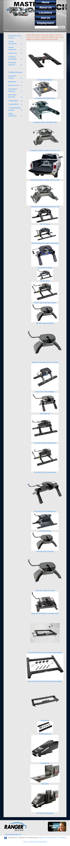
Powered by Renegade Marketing (38, 841)
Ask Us (45, 17)
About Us (45, 7)
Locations (45, 12)
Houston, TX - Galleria (44, 837)
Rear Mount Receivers (12, 96)
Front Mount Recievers (12, 90)
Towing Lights (13, 100)
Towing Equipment (12, 48)
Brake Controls (13, 85)
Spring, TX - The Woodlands (58, 837)
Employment (45, 23)
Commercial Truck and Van (14, 37)
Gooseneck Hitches (12, 77)
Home (45, 2)
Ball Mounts (12, 82)
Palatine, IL (26, 841)
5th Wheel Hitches (14, 72)
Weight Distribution (12, 115)
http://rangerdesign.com (13, 834)
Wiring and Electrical (12, 64)
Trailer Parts (12, 53)
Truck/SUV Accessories (12, 58)
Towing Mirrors (13, 104)
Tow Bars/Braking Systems (14, 109)
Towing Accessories (12, 43)
